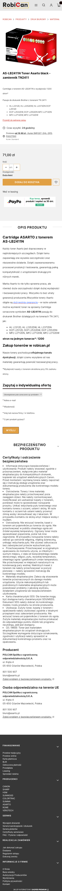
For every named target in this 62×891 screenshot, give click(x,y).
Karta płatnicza (10, 759)
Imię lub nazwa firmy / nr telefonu (19, 413)
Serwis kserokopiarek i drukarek (17, 826)
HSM (5, 792)
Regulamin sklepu (11, 853)
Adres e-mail (10, 400)
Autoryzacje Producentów (15, 875)
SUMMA (6, 801)
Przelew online (9, 756)
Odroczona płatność (12, 765)
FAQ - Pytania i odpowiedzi (15, 835)
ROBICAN (7, 19)
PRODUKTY (21, 19)
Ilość (5, 161)
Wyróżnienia (8, 878)
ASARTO (7, 804)
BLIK (5, 762)
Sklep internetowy (29, 889)
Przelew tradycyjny (12, 753)
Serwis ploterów (10, 829)
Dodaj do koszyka (27, 182)
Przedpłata (8, 768)
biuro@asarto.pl (11, 675)
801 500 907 (10, 671)
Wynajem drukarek (11, 823)
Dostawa (7, 850)
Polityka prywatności (12, 881)
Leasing (6, 771)
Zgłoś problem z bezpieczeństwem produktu (27, 679)
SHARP (6, 789)
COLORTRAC (9, 798)
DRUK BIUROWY (38, 19)
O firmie (6, 869)
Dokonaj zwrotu (10, 856)
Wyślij (10, 430)
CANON (6, 786)
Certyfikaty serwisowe (13, 832)
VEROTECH (8, 810)
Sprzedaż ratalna (11, 774)
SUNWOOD (8, 795)
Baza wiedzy (9, 872)
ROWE (5, 807)
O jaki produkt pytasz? (14, 419)
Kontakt (6, 884)
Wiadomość (9, 406)
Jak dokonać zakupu (12, 847)
